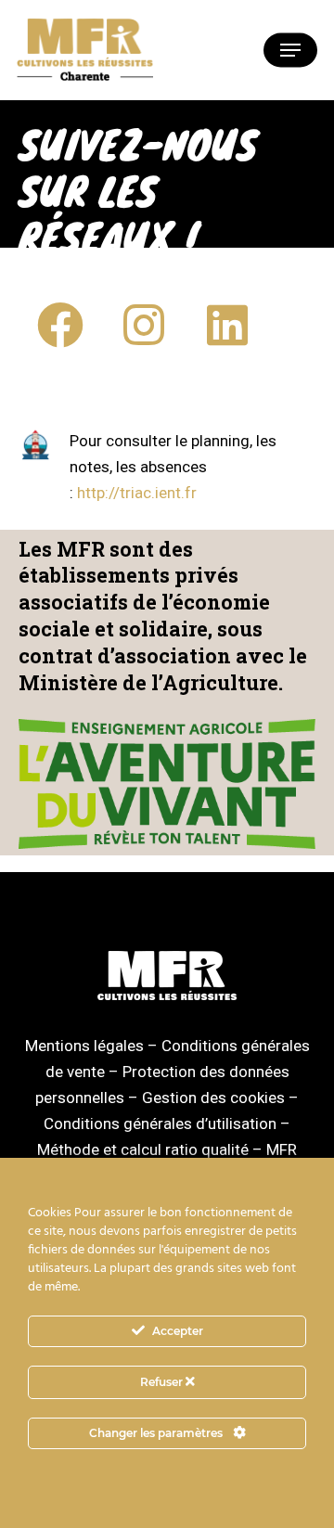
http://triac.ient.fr (137, 492)
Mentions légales (84, 1045)
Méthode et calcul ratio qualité (143, 1149)
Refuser (163, 1382)
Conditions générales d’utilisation (160, 1123)
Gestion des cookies (213, 1097)
